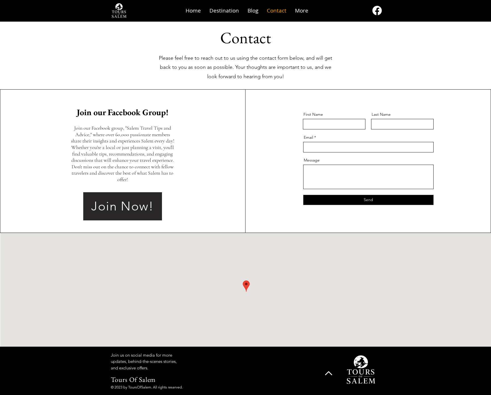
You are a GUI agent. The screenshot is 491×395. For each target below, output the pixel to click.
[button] (224, 11)
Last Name (381, 114)
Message (312, 160)
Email (308, 137)
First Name (313, 114)
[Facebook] (377, 10)
